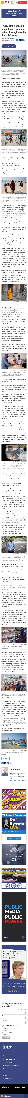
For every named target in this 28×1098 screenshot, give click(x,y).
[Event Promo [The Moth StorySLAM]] (14, 854)
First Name (4, 1015)
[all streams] (26, 1096)
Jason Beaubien (10, 38)
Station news (6, 1034)
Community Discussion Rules (10, 1059)
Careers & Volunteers (8, 1078)
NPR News (5, 758)
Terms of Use (6, 1056)
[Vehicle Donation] (14, 878)
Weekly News (6, 1028)
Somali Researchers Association (11, 171)
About (4, 1072)
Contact (5, 1075)
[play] (2, 1096)
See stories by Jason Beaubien (18, 780)
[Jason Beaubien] (4, 771)
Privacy (4, 1068)
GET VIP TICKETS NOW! (14, 838)
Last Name (4, 1020)
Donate (23, 2)
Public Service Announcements (10, 1065)
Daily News (5, 1027)
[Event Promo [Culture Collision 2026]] (14, 799)
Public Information (7, 1062)
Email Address (6, 1011)
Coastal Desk (6, 1030)
